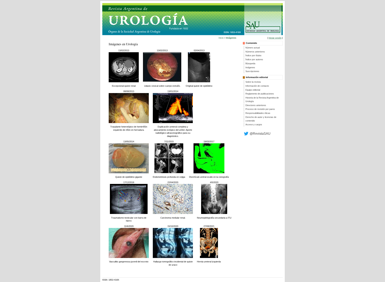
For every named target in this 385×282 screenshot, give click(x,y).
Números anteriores (255, 51)
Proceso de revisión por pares (260, 109)
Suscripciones (252, 71)
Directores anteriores (255, 105)
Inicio (221, 38)
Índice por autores (254, 59)
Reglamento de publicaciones (259, 93)
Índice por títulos (253, 55)
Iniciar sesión (275, 38)
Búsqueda (250, 63)
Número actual (252, 47)
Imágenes (250, 67)
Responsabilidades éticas (257, 113)
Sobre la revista (253, 82)
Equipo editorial (252, 90)
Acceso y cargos (253, 124)
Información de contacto (257, 86)
